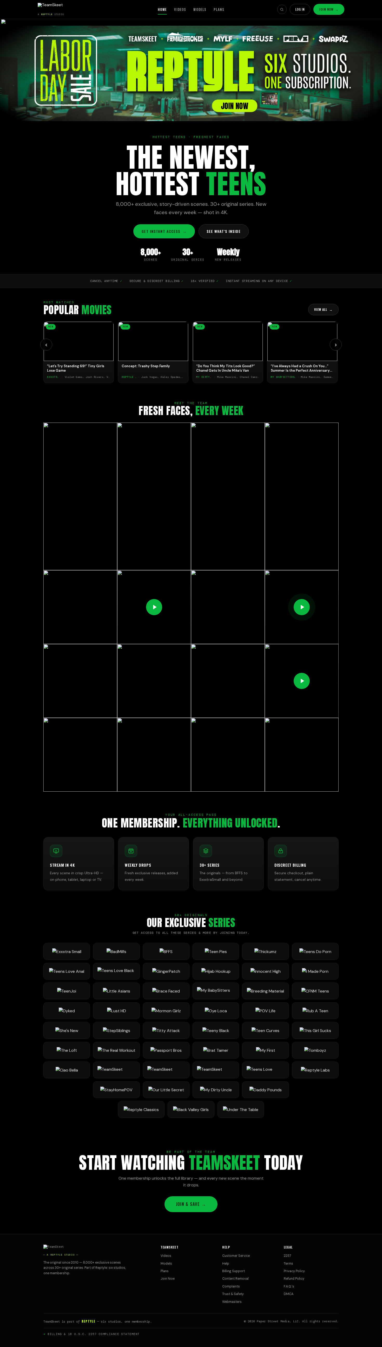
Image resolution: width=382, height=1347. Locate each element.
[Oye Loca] (216, 1010)
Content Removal (235, 1279)
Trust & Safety (233, 1294)
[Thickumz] (265, 951)
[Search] (282, 9)
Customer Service (236, 1256)
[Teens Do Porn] (315, 951)
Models (199, 9)
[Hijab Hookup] (216, 971)
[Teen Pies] (216, 951)
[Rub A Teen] (315, 1010)
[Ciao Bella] (66, 1070)
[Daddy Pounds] (265, 1089)
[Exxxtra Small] (66, 951)
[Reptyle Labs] (315, 1070)
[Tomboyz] (315, 1050)
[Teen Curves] (265, 1030)
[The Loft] (66, 1050)
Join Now (329, 9)
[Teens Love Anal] (66, 971)
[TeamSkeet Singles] (116, 1070)
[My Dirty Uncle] (216, 1089)
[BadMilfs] (116, 951)
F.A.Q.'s (289, 1286)
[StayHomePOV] (116, 1089)
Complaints (231, 1286)
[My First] (265, 1050)
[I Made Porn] (315, 971)
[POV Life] (265, 1010)
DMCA (288, 1294)
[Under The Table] (241, 1109)
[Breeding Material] (265, 991)
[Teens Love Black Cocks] (116, 971)
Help (225, 1263)
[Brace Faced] (166, 991)
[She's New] (66, 1030)
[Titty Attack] (166, 1030)
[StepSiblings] (116, 1030)
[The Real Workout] (116, 1050)
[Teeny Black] (216, 1030)
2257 (287, 1256)
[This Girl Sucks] (315, 1030)
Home (162, 9)
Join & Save (191, 1204)
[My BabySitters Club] (216, 991)
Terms (288, 1263)
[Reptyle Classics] (141, 1109)
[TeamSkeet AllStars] (216, 1070)
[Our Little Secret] (166, 1089)
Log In (300, 9)
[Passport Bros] (166, 1050)
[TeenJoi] (66, 991)
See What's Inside (224, 231)
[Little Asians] (116, 991)
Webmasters (232, 1302)
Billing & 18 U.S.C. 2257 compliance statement (94, 1334)
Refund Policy (294, 1279)
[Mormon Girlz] (166, 1010)
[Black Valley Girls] (191, 1109)
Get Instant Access (164, 231)
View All (323, 309)
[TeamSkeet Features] (166, 1070)
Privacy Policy (294, 1271)
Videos (180, 9)
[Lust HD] (116, 1010)
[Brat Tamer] (216, 1050)
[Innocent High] (265, 971)
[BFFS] (166, 951)
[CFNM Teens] (315, 991)
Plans (219, 9)
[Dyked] (66, 1010)
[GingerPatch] (166, 971)
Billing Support (233, 1271)
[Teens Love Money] (265, 1070)
